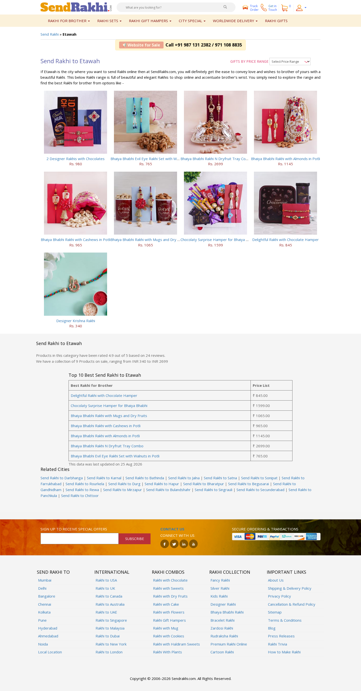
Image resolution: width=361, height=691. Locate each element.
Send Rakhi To (53, 572)
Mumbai (44, 580)
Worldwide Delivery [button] (234, 20)
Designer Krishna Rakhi (75, 320)
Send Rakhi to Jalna (184, 477)
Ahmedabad (48, 635)
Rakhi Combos (168, 572)
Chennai (44, 604)
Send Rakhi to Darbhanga (62, 477)
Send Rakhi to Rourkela (85, 483)
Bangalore (46, 596)
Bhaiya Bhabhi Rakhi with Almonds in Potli (285, 158)
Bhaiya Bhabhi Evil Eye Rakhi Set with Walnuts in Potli (155, 158)
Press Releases (281, 635)
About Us (276, 580)
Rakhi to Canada (109, 596)
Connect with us (177, 535)
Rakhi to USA (106, 580)
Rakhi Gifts (276, 20)
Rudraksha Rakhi (224, 635)
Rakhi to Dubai (108, 635)
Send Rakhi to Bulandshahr (168, 489)
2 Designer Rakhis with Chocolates (75, 158)
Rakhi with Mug (165, 628)
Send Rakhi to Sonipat (259, 477)
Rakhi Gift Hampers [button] (149, 20)
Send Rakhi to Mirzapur (122, 489)
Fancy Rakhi (220, 580)
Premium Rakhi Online (228, 644)
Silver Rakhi (219, 588)
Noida (43, 644)
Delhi (42, 588)
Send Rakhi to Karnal (104, 477)
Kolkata (44, 612)
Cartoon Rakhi (222, 651)
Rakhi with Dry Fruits (170, 596)
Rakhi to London (109, 651)
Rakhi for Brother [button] (67, 20)
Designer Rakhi (223, 604)
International (111, 572)
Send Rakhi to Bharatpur (203, 483)
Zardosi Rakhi (221, 628)
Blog (272, 628)
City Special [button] (191, 20)
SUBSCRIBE (134, 538)
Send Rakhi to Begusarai (248, 483)
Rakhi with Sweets (168, 588)
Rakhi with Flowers (168, 612)
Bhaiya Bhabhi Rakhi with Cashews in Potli (76, 239)
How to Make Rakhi (284, 651)
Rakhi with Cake (166, 604)
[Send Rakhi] (76, 6)
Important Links (286, 572)
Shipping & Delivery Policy (289, 588)
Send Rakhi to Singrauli (213, 489)
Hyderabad (47, 628)
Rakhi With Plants (167, 651)
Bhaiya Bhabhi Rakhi (227, 612)
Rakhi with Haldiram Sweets (176, 644)
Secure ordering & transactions (265, 528)
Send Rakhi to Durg (124, 483)
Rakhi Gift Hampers (169, 620)
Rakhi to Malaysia (110, 628)
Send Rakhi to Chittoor (80, 495)
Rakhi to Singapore (111, 620)
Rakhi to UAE (106, 612)
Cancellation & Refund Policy (291, 604)
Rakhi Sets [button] (108, 20)
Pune (42, 620)
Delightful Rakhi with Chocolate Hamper (285, 239)
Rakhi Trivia (277, 644)
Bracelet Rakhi (222, 620)
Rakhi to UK (105, 588)
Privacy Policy (279, 596)
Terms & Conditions (285, 620)
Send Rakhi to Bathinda (144, 477)
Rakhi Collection (229, 572)
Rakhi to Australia (110, 604)
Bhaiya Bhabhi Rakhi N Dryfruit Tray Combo (216, 158)
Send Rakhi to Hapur (162, 483)
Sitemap (275, 612)
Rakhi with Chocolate (170, 580)
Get (272, 8)
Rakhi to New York (111, 644)
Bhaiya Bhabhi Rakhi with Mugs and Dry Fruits (149, 239)
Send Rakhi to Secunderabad (260, 489)
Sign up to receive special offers (74, 528)
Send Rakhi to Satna (220, 477)
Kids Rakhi (219, 596)
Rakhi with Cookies (168, 635)
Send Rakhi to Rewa (82, 489)
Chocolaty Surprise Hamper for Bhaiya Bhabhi (218, 239)
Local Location (50, 651)
